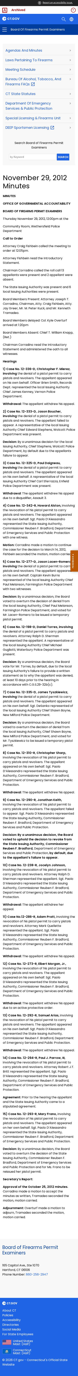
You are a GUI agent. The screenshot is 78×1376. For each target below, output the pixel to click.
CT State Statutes (20, 93)
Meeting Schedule (20, 69)
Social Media (11, 1329)
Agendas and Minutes (23, 50)
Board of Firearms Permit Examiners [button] (21, 29)
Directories (10, 1325)
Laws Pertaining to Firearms (29, 60)
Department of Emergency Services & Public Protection (28, 106)
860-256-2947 (37, 1274)
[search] (64, 19)
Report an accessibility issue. (58, 2)
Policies (7, 1315)
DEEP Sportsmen (27, 127)
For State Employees (17, 1334)
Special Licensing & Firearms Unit (33, 118)
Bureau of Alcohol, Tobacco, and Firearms (33, 81)
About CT (9, 1310)
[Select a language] (71, 19)
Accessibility (11, 1320)
